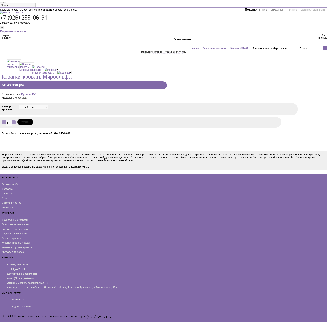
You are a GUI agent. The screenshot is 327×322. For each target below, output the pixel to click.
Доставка (7, 188)
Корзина (293, 9)
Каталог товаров (28, 41)
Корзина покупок (13, 31)
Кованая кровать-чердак (16, 242)
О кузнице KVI (10, 184)
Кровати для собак (13, 251)
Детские (139, 41)
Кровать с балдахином (15, 229)
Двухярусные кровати (14, 233)
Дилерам (7, 193)
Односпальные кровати (15, 224)
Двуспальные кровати (15, 219)
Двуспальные (51, 41)
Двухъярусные (120, 41)
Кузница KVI (28, 94)
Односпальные (74, 41)
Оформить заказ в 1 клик (312, 9)
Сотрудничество (11, 202)
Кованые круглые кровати (17, 247)
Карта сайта (9, 318)
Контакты (181, 46)
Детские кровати (11, 238)
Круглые (154, 41)
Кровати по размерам (215, 48)
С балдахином (97, 41)
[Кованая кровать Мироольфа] (13, 67)
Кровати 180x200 (239, 48)
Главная (194, 48)
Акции (167, 41)
